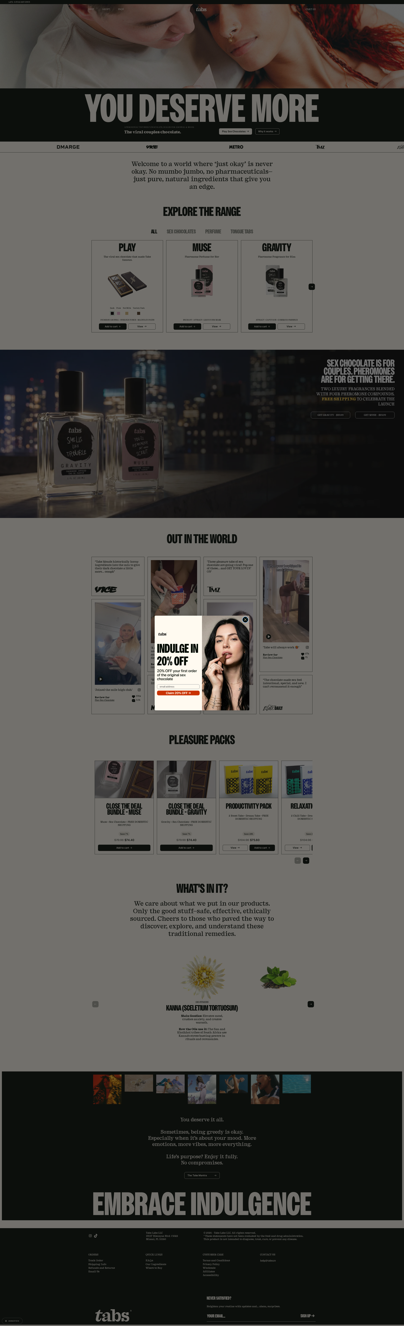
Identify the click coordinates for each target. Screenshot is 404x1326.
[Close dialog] (245, 619)
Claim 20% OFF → (178, 693)
